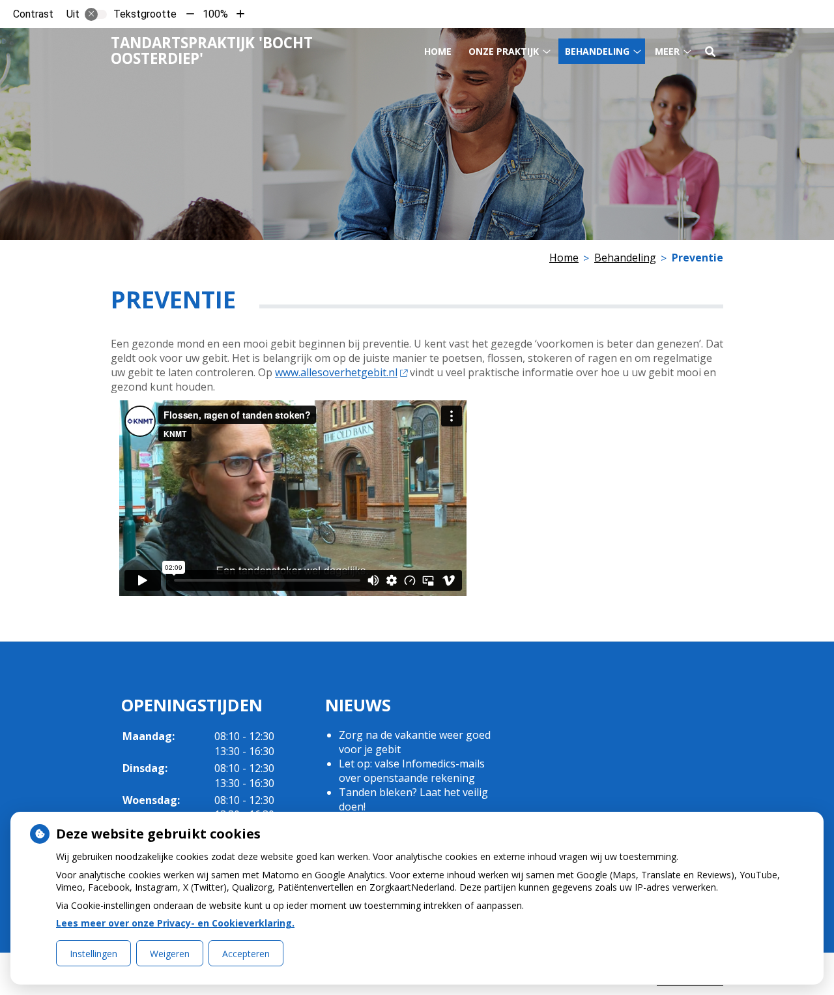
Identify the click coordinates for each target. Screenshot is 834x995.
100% (215, 14)
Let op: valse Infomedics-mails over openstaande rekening (412, 770)
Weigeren (170, 953)
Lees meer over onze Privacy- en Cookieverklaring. (175, 923)
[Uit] (96, 14)
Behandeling (597, 51)
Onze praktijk (503, 51)
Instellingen (93, 953)
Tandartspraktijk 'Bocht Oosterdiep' (212, 50)
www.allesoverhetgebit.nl (336, 372)
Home (438, 51)
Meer (667, 51)
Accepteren (246, 953)
